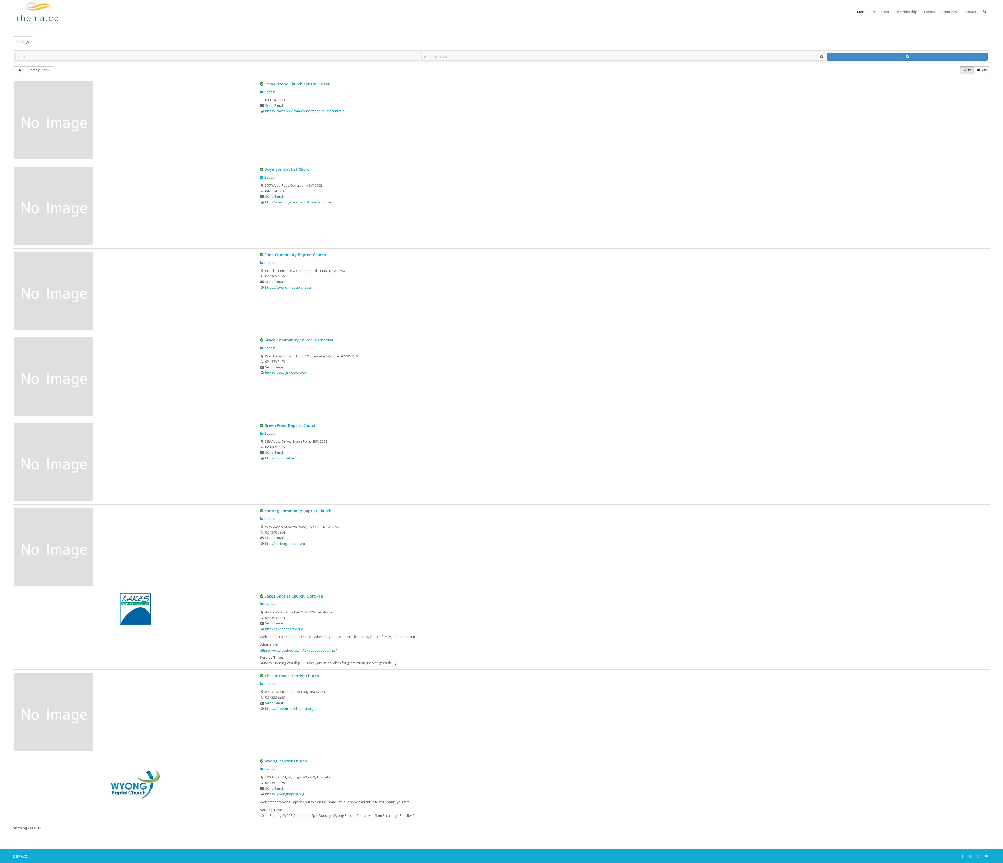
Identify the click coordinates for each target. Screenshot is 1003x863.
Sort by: (38, 70)
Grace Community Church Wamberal (298, 339)
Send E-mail (274, 105)
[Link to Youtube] (986, 856)
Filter (19, 70)
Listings (23, 41)
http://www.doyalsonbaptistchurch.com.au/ (299, 202)
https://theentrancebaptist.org (289, 708)
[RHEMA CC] (37, 11)
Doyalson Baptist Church (288, 169)
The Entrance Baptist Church (291, 675)
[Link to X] (978, 856)
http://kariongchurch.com (285, 543)
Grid (983, 70)
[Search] (985, 11)
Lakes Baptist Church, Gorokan (293, 596)
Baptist (269, 92)
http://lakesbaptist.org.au (285, 628)
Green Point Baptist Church (290, 425)
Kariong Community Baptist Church (297, 510)
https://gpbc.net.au (280, 458)
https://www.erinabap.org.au (288, 287)
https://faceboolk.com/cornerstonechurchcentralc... (305, 111)
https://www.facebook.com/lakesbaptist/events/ (298, 650)
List (968, 70)
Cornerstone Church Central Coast (297, 83)
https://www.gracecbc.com (286, 372)
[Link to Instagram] (970, 856)
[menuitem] (862, 11)
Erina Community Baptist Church (295, 254)
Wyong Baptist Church (285, 761)
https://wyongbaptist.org (284, 793)
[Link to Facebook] (962, 856)
